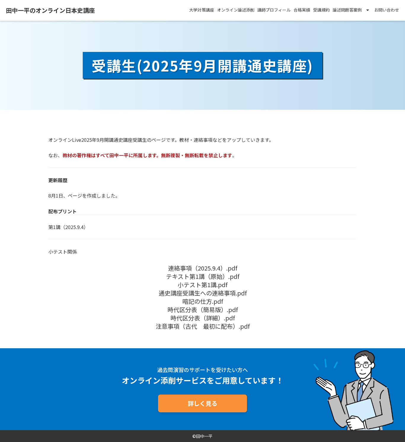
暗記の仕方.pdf (202, 301)
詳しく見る (202, 403)
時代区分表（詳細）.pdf (202, 318)
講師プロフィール (274, 10)
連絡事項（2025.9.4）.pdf (202, 268)
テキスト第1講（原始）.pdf (202, 276)
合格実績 (302, 10)
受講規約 (321, 10)
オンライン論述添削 (235, 10)
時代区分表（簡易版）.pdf (203, 310)
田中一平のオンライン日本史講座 (50, 10)
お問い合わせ (386, 10)
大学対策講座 (201, 10)
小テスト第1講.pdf (202, 285)
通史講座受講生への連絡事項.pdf (203, 293)
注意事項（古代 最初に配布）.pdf (203, 326)
